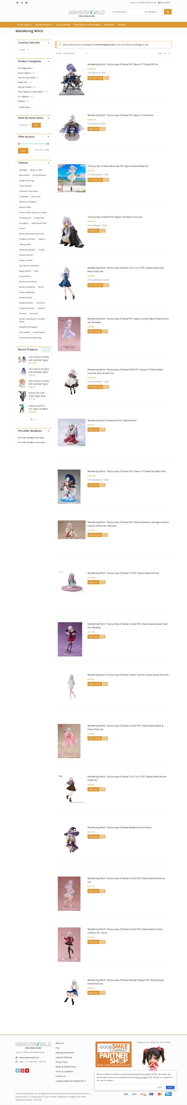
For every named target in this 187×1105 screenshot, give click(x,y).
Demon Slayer (25, 207)
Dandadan (23, 196)
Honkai (41, 249)
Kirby (36, 271)
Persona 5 (34, 313)
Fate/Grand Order (39, 223)
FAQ (57, 1048)
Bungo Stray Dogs (26, 180)
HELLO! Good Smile (26, 77)
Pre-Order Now (95, 78)
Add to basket (95, 331)
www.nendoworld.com (29, 1057)
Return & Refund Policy (66, 1066)
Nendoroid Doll (25, 297)
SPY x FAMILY (24, 332)
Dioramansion (25, 218)
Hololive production (27, 249)
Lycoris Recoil (24, 276)
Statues (121, 24)
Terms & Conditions (64, 1071)
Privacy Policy (62, 1062)
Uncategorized (24, 68)
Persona (22, 313)
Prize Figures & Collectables (87, 24)
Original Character (26, 308)
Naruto (41, 287)
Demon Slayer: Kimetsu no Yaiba (32, 212)
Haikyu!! (41, 239)
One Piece (40, 303)
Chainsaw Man (25, 186)
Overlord (41, 308)
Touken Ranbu (39, 332)
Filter (36, 125)
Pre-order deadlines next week (31, 442)
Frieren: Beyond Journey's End (31, 233)
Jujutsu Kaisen (25, 271)
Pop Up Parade (63, 24)
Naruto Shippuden (27, 292)
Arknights (23, 170)
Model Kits (109, 24)
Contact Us (60, 1076)
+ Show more (24, 107)
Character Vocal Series (28, 191)
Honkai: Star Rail (26, 255)
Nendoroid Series (43, 24)
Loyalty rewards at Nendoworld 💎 (71, 1081)
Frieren (22, 228)
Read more (94, 129)
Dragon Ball (39, 218)
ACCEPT (170, 1087)
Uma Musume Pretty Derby (30, 337)
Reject (160, 1087)
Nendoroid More (26, 303)
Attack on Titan (36, 170)
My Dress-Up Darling (27, 281)
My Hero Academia (27, 287)
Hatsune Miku (25, 244)
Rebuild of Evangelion (28, 327)
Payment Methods (64, 1057)
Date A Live (36, 196)
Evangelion (23, 223)
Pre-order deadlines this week (31, 437)
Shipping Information (65, 1052)
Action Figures (24, 24)
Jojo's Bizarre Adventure (29, 265)
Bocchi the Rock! (39, 175)
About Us (60, 1043)
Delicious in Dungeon (28, 201)
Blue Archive (24, 175)
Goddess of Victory (27, 239)
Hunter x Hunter (26, 260)
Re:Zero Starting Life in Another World (32, 320)
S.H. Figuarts (23, 96)
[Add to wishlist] (106, 78)
